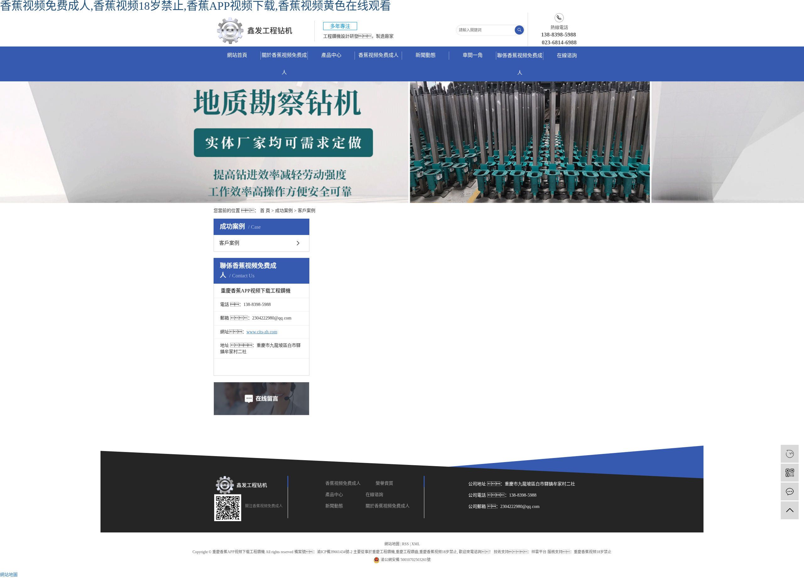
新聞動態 (426, 55)
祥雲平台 (538, 552)
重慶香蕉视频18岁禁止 (438, 552)
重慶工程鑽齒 (407, 552)
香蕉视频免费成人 (378, 55)
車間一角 (473, 55)
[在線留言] (790, 491)
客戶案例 (306, 210)
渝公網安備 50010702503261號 (405, 560)
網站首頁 (237, 55)
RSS (405, 544)
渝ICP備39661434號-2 (334, 552)
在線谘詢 (567, 55)
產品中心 (331, 55)
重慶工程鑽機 (383, 552)
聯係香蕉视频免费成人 (519, 64)
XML (415, 544)
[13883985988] (790, 454)
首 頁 (265, 210)
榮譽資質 (385, 483)
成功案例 (284, 210)
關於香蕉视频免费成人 (284, 63)
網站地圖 (391, 544)
